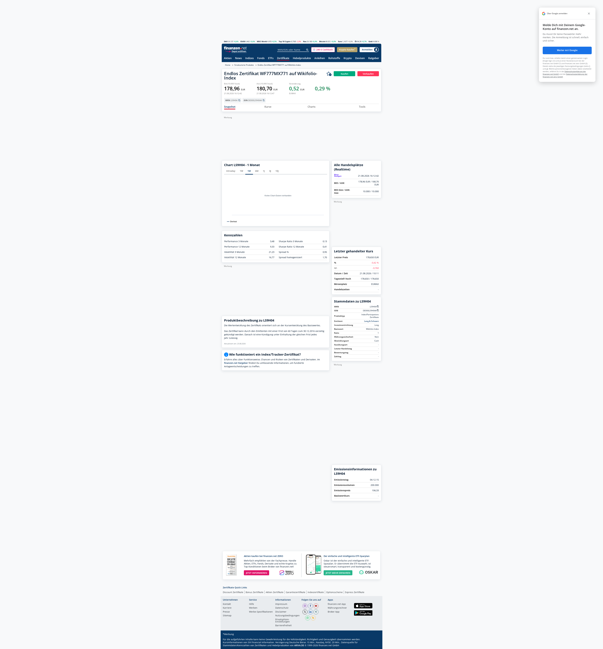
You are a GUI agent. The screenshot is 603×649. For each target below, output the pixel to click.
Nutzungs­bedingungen (287, 615)
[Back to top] (375, 645)
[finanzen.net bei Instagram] (304, 605)
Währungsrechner (337, 608)
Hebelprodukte (302, 58)
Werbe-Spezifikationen (261, 612)
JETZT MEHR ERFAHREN (338, 572)
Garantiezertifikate (295, 592)
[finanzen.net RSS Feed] (313, 617)
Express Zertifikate (354, 592)
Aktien (228, 58)
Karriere (227, 608)
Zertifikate (283, 58)
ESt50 (242, 41)
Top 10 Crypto (285, 41)
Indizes (249, 58)
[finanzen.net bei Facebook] (310, 605)
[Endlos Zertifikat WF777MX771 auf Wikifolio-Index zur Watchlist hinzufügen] (328, 73)
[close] (588, 13)
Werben (253, 608)
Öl (356, 41)
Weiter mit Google (567, 50)
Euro (340, 41)
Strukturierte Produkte (244, 65)
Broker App (334, 612)
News (238, 58)
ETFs (271, 58)
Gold (370, 41)
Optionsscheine (334, 592)
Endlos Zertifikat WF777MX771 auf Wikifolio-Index (279, 65)
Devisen (360, 58)
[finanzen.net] (235, 48)
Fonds (261, 58)
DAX (226, 41)
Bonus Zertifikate (254, 592)
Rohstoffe (334, 58)
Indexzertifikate (316, 592)
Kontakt (227, 604)
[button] (323, 49)
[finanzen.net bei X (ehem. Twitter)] (304, 611)
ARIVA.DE (299, 645)
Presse (226, 612)
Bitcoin (322, 41)
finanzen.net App (337, 604)
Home (227, 65)
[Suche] (307, 49)
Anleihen (319, 58)
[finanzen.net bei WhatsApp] (307, 617)
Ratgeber (373, 58)
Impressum (281, 604)
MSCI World (262, 41)
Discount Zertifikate (233, 592)
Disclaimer (280, 612)
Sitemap (227, 615)
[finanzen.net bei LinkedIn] (310, 611)
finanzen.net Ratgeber (236, 362)
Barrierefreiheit (283, 625)
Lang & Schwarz (371, 321)
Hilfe (251, 604)
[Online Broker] (236, 51)
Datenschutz (281, 608)
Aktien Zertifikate (274, 592)
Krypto (348, 58)
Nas (304, 41)
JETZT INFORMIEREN (256, 572)
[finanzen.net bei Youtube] (315, 605)
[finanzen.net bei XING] (315, 611)
